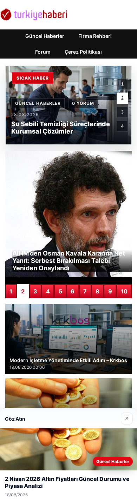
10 (124, 291)
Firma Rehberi (95, 36)
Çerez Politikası (83, 52)
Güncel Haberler (44, 36)
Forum (43, 52)
